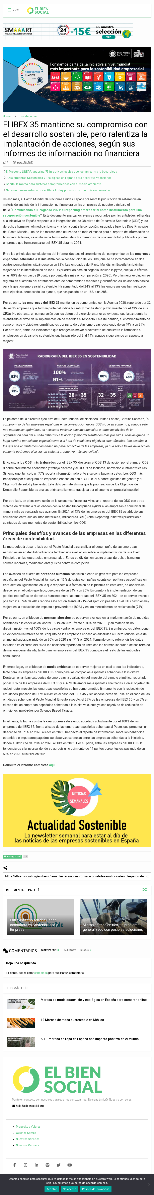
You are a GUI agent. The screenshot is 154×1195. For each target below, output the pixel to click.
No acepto (69, 1189)
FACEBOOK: (69, 950)
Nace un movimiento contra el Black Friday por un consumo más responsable (58, 190)
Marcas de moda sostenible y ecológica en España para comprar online (94, 1000)
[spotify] (47, 1165)
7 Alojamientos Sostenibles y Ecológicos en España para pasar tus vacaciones (59, 177)
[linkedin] (36, 1165)
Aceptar (52, 1189)
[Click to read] (113, 917)
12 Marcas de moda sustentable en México (72, 1020)
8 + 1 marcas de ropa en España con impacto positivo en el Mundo (90, 1039)
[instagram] (25, 1165)
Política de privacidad (96, 1189)
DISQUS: (85, 950)
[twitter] (58, 1165)
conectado (41, 972)
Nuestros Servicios (28, 1139)
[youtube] (69, 1165)
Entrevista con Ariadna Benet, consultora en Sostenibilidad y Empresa (34, 925)
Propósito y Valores (28, 1126)
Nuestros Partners (27, 1145)
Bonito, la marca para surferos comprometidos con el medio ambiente (53, 184)
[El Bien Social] (36, 14)
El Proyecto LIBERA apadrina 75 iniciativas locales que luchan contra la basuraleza (61, 171)
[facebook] (14, 1165)
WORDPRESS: (50, 950)
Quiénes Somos (26, 1132)
